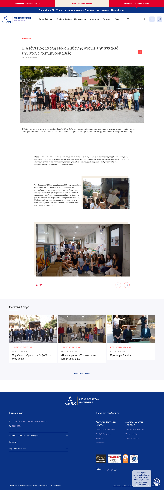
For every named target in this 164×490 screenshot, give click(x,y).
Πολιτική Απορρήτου (128, 485)
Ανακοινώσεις (26, 38)
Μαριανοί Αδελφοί (131, 434)
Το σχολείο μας (46, 19)
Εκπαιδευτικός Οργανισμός (134, 429)
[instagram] (111, 469)
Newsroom (99, 438)
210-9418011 (16, 426)
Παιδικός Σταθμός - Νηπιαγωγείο (71, 19)
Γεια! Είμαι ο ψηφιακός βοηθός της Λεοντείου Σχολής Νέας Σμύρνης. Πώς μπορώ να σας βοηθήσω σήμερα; (141, 478)
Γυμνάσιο (107, 19)
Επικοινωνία (100, 443)
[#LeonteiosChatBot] (152, 19)
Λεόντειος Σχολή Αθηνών (82, 3)
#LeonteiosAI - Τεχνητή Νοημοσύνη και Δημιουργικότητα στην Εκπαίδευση (82, 9)
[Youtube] (115, 469)
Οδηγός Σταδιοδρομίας (103, 434)
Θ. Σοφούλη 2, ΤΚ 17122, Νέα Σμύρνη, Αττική (29, 421)
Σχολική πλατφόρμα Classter (105, 429)
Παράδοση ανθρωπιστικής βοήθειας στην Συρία (32, 357)
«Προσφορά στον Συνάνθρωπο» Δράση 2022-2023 (78, 357)
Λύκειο (118, 19)
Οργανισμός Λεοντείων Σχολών (27, 3)
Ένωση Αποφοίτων (132, 438)
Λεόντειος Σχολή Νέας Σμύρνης (136, 3)
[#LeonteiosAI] (159, 19)
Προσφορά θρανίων (121, 355)
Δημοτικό (94, 19)
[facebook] (107, 469)
